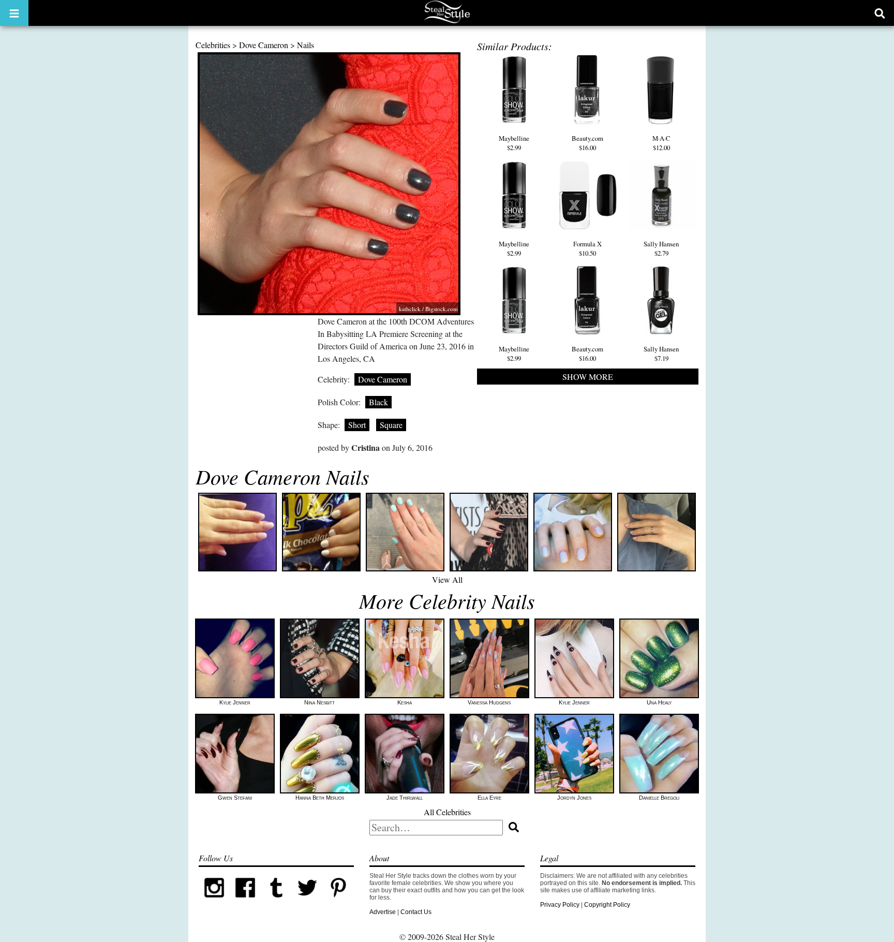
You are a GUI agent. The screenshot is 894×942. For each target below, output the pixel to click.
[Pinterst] (338, 901)
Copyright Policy (607, 904)
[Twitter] (307, 901)
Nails (305, 44)
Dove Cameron (263, 44)
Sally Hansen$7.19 (661, 353)
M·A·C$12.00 (661, 143)
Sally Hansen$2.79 (661, 248)
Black (378, 401)
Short (357, 424)
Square (391, 424)
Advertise (382, 912)
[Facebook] (245, 901)
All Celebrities (447, 811)
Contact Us (415, 912)
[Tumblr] (276, 901)
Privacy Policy (559, 904)
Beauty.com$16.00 (587, 143)
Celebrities (213, 44)
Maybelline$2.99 (514, 143)
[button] (14, 13)
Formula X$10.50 (587, 248)
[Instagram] (214, 901)
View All (447, 579)
